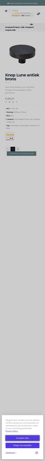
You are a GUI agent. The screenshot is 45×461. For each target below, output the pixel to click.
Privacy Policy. (12, 431)
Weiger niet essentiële (22, 445)
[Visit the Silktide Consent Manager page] (36, 453)
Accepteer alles (22, 438)
